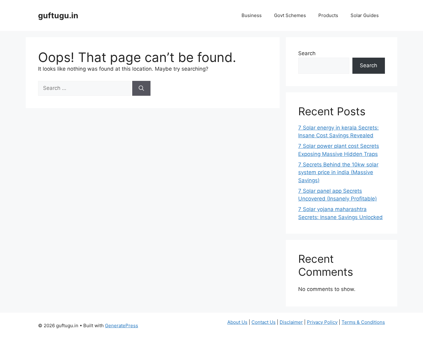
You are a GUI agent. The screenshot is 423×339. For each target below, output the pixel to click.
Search (307, 53)
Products (328, 15)
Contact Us (263, 322)
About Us (237, 322)
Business (252, 15)
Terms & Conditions (363, 322)
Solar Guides (365, 15)
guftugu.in (58, 15)
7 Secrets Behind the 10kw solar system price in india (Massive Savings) (338, 172)
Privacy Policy (322, 322)
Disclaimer (291, 322)
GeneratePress (121, 325)
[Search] (141, 88)
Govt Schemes (290, 15)
